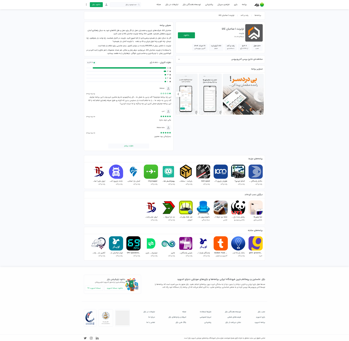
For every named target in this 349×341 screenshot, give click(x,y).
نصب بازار (261, 311)
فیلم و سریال (223, 4)
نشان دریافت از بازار (233, 322)
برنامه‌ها (258, 15)
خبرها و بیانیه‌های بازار (177, 317)
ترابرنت (241, 33)
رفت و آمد (244, 15)
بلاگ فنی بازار (181, 322)
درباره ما (151, 317)
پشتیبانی (209, 4)
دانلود (186, 35)
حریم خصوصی (205, 317)
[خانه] (259, 4)
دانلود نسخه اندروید (115, 288)
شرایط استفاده (205, 311)
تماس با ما (150, 322)
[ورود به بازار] (106, 4)
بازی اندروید (260, 317)
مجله (159, 4)
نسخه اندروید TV (94, 288)
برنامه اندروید (260, 322)
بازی (235, 4)
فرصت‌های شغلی (234, 317)
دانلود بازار (96, 4)
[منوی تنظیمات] (86, 4)
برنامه (244, 4)
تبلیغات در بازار (171, 4)
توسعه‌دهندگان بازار (192, 4)
